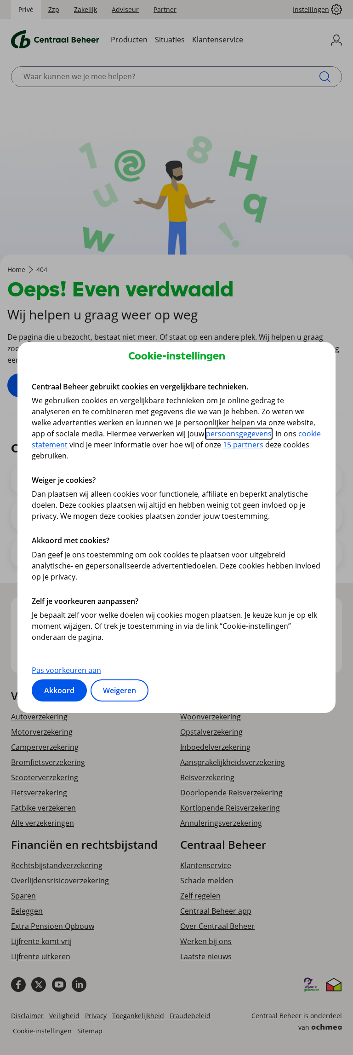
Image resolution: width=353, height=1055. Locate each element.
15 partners (243, 445)
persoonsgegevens (239, 434)
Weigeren (119, 690)
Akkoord (59, 690)
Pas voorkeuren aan (66, 670)
